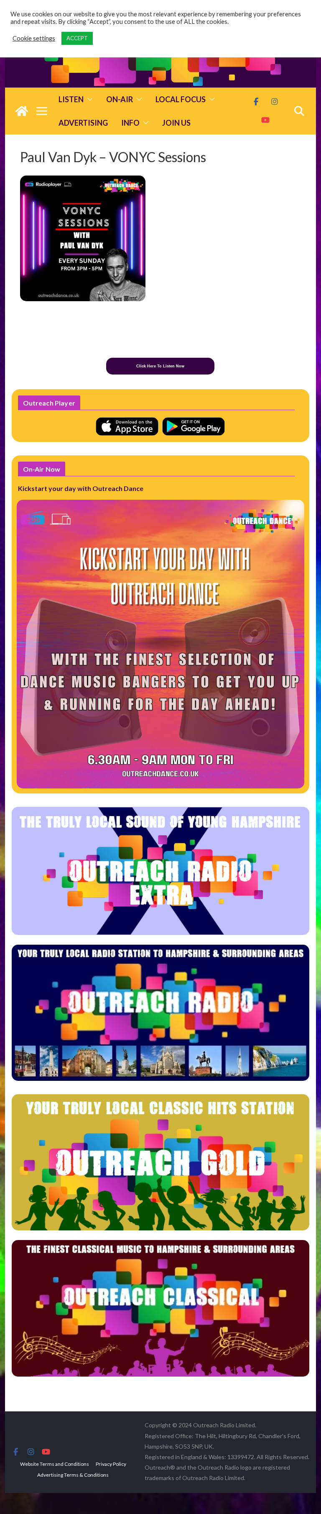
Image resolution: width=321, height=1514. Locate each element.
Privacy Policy (111, 1464)
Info (130, 122)
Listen (71, 99)
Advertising (83, 122)
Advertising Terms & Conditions (73, 1475)
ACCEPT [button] (77, 38)
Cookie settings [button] (34, 38)
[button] (88, 99)
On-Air (119, 99)
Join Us (176, 122)
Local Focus (180, 99)
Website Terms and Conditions (54, 1464)
